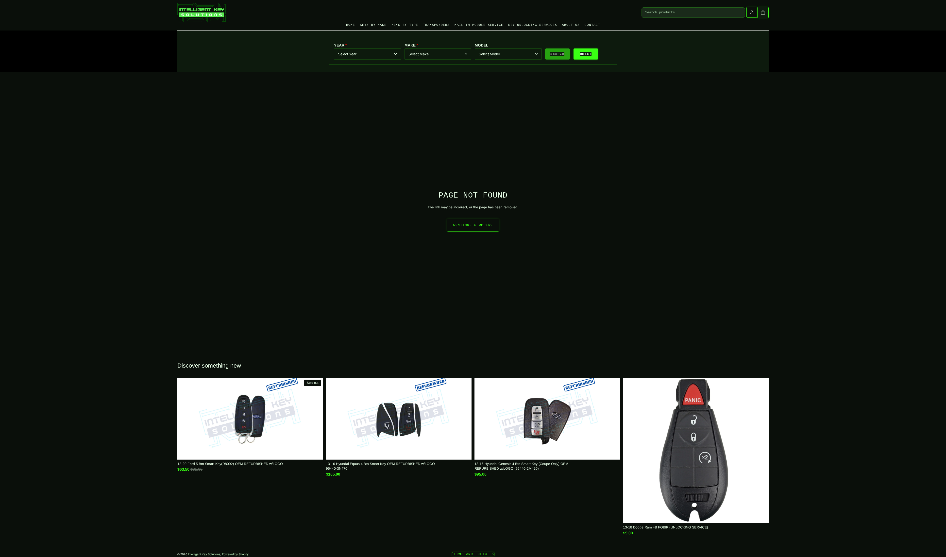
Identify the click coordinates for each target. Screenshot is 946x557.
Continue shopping (473, 225)
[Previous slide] (482, 418)
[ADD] (464, 452)
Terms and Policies (473, 554)
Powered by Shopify (235, 554)
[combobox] (367, 54)
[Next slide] (612, 418)
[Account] (751, 12)
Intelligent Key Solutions (204, 554)
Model (481, 45)
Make (410, 45)
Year (339, 45)
